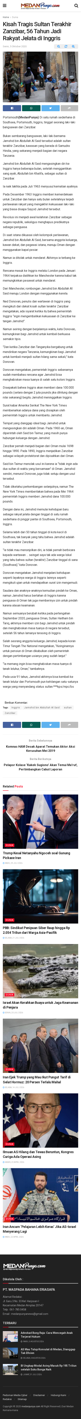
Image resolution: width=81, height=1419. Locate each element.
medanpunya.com (30, 1406)
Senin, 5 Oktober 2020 (15, 46)
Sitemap (22, 1399)
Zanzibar (10, 713)
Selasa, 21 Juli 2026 (14, 938)
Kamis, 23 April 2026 (14, 1162)
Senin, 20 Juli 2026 (14, 1013)
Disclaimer (39, 1395)
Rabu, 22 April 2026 (14, 1237)
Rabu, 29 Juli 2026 (13, 863)
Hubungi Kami (58, 1395)
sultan (68, 707)
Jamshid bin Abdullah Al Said (42, 707)
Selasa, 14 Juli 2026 (14, 1087)
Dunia (15, 17)
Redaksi (7, 1399)
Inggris (15, 707)
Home (6, 17)
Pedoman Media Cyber (15, 1395)
